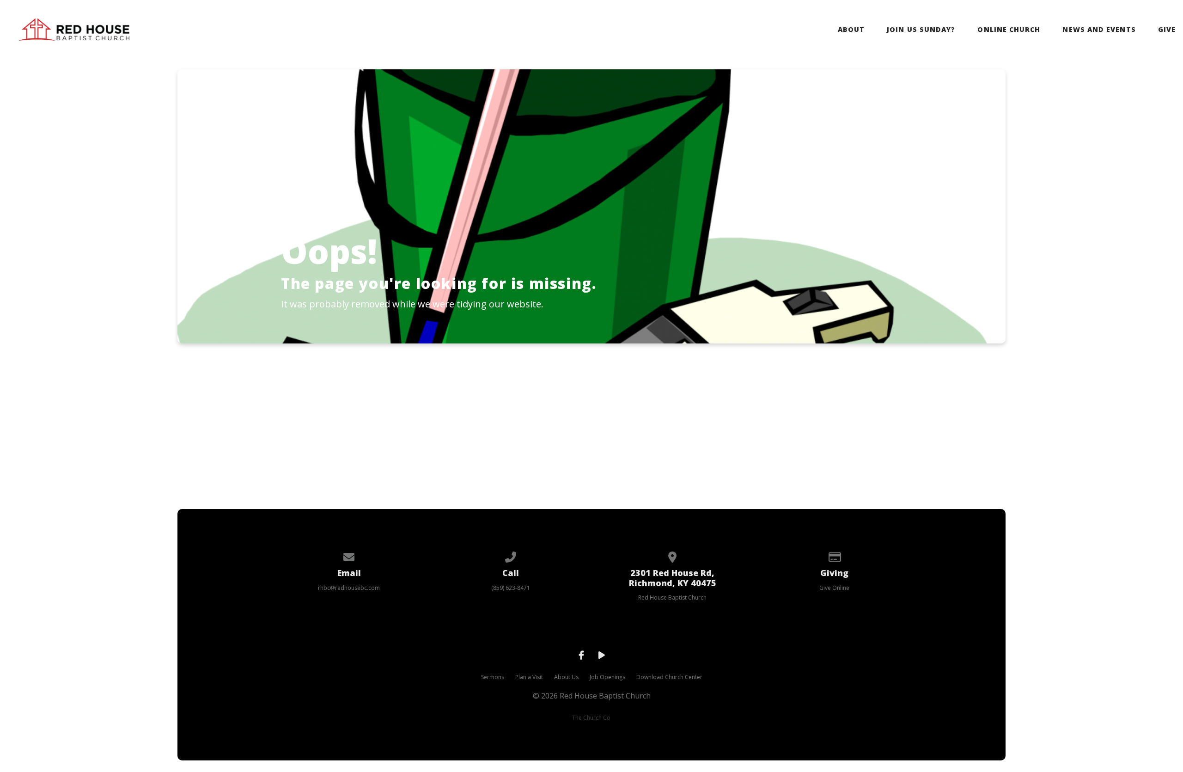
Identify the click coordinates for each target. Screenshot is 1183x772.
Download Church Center (669, 677)
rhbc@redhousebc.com (349, 588)
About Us (566, 677)
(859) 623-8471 (510, 588)
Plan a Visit (529, 677)
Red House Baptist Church (672, 597)
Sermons (492, 677)
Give (1167, 29)
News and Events (1098, 29)
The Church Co (591, 718)
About (851, 29)
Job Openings (607, 677)
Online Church (1008, 29)
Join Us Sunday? (921, 29)
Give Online (834, 588)
